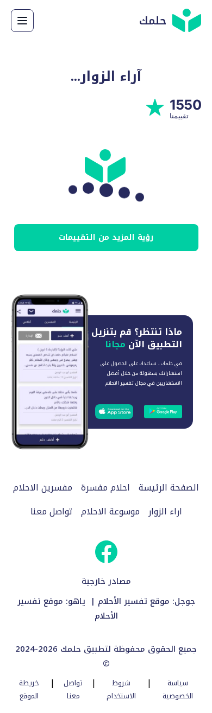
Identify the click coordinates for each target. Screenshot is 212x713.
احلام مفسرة (105, 488)
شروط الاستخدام (121, 689)
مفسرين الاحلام (42, 488)
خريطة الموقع (29, 689)
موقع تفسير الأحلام (134, 601)
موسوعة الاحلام (110, 512)
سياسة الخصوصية (178, 689)
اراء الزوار (165, 512)
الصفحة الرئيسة (169, 488)
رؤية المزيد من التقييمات (106, 237)
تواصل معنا (51, 512)
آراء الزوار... (106, 76)
